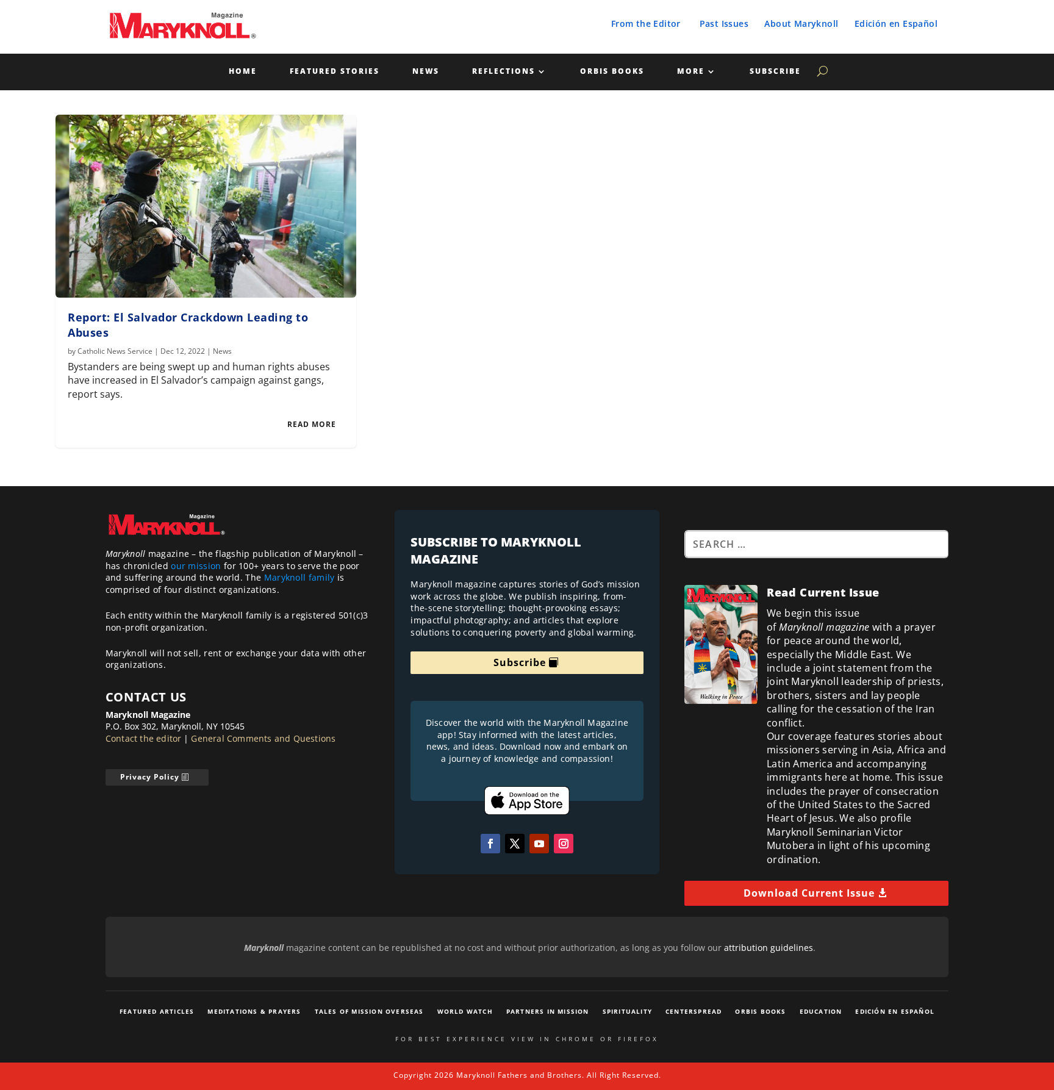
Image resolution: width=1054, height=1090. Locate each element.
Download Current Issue (809, 893)
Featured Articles (157, 1011)
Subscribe (775, 71)
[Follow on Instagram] (563, 843)
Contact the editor (144, 738)
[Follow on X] (515, 843)
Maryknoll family (299, 577)
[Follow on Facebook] (490, 843)
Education (821, 1011)
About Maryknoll (801, 23)
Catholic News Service (114, 351)
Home (243, 71)
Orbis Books (612, 71)
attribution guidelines (768, 947)
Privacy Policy (149, 777)
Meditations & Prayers (254, 1011)
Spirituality (627, 1011)
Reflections (503, 71)
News (425, 71)
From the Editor (646, 23)
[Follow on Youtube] (539, 843)
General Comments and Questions (263, 738)
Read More (311, 424)
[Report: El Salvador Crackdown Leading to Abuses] (206, 206)
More (690, 71)
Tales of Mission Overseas (369, 1011)
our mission (196, 566)
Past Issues (724, 23)
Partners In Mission (547, 1011)
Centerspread (693, 1011)
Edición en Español (896, 23)
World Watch (465, 1011)
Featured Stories (334, 71)
